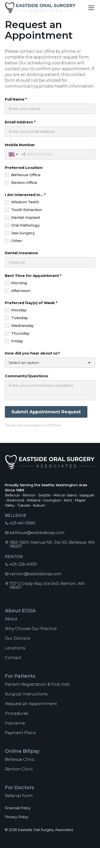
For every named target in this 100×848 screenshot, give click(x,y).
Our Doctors (17, 638)
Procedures (16, 713)
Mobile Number (20, 144)
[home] (40, 8)
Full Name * (16, 99)
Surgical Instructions (26, 694)
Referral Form (19, 795)
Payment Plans (20, 732)
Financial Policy (18, 808)
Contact (13, 657)
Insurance (15, 723)
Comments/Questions (26, 376)
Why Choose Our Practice (31, 628)
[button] (90, 8)
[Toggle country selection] (14, 154)
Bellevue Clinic (20, 759)
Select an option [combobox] (24, 362)
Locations (15, 648)
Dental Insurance (21, 253)
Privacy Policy (16, 817)
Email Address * (20, 122)
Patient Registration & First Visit (37, 684)
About (11, 619)
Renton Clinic (19, 769)
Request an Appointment (31, 703)
